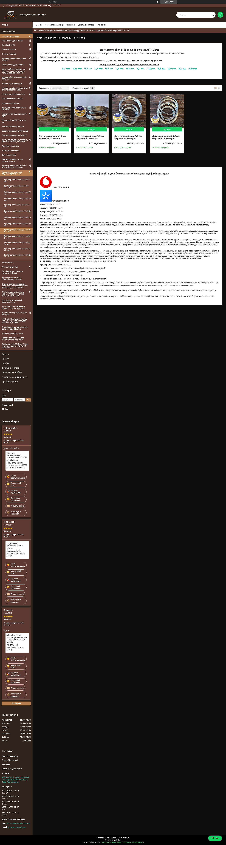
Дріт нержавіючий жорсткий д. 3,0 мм (17, 249)
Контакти (102, 25)
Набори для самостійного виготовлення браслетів (13, 339)
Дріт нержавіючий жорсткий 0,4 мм (17, 199)
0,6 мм (120, 68)
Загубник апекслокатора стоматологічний (12, 272)
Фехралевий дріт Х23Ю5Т (13, 65)
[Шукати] (213, 15)
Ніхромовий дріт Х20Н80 (12, 41)
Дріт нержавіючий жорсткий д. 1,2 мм (17, 231)
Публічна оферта (10, 381)
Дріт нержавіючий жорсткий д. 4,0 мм (17, 256)
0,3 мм (88, 68)
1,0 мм (141, 68)
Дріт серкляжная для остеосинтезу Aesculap (12, 279)
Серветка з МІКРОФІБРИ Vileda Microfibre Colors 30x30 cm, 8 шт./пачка (15, 346)
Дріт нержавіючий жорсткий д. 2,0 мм (17, 243)
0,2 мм (66, 68)
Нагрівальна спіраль (10, 103)
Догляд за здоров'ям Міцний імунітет (14, 314)
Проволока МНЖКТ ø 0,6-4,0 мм (14, 121)
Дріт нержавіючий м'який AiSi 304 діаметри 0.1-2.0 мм (14, 167)
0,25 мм (77, 68)
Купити (54, 129)
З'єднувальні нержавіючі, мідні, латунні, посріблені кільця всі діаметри (13, 294)
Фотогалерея (8, 31)
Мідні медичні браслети (12, 333)
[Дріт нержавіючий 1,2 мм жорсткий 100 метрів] (167, 111)
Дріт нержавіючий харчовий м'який (14, 59)
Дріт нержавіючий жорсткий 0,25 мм (16, 187)
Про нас (70, 25)
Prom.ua (126, 838)
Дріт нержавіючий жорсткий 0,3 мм (17, 193)
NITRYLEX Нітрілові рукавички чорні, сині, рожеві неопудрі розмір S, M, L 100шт (14, 321)
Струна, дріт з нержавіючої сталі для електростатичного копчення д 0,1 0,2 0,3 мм (15, 286)
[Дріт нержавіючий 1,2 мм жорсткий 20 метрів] (91, 111)
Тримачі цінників (9, 155)
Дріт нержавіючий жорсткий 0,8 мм (17, 218)
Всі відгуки (16, 703)
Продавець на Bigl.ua (113, 840)
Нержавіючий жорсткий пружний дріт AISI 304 (75, 30)
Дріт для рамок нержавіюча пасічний (14, 109)
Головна (38, 25)
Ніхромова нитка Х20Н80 (12, 99)
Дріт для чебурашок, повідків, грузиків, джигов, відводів (15, 141)
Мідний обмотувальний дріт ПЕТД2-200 (14, 78)
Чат (217, 838)
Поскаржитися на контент (112, 842)
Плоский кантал (9, 50)
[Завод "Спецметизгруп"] (10, 14)
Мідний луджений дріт (12, 84)
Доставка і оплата (86, 25)
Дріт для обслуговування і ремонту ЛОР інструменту (13, 307)
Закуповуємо (7, 262)
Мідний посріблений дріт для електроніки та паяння (15, 89)
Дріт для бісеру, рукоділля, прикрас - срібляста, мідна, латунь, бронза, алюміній (14, 71)
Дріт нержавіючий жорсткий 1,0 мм (17, 224)
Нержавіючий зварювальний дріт (14, 115)
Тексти (5, 354)
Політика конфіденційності (15, 377)
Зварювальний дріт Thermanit (15, 131)
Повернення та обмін (12, 372)
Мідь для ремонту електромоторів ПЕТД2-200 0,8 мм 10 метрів (17, 465)
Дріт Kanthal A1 (8, 45)
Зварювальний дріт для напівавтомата (12, 160)
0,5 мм (109, 68)
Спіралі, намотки (9, 54)
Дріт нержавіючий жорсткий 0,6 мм (17, 212)
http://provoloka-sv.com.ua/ (18, 823)
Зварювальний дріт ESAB (13, 126)
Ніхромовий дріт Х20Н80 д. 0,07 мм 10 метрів (16, 553)
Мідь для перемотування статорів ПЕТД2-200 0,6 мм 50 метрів (17, 456)
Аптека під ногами (10, 267)
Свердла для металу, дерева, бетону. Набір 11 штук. (15, 328)
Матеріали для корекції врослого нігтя (12, 301)
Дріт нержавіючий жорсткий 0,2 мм (17, 180)
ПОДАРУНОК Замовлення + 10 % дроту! (15, 545)
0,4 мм (99, 68)
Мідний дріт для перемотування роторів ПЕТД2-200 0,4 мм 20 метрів (17, 638)
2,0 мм (172, 68)
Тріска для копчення (10, 150)
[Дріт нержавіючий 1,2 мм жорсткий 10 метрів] (54, 111)
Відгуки (5, 363)
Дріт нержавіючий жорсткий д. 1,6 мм (17, 237)
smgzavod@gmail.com (17, 827)
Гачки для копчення (10, 146)
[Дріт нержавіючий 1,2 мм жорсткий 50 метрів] (129, 111)
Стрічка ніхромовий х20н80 (13, 94)
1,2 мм (151, 68)
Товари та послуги (53, 25)
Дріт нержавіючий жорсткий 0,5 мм (17, 206)
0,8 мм (130, 68)
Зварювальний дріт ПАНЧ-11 (14, 135)
